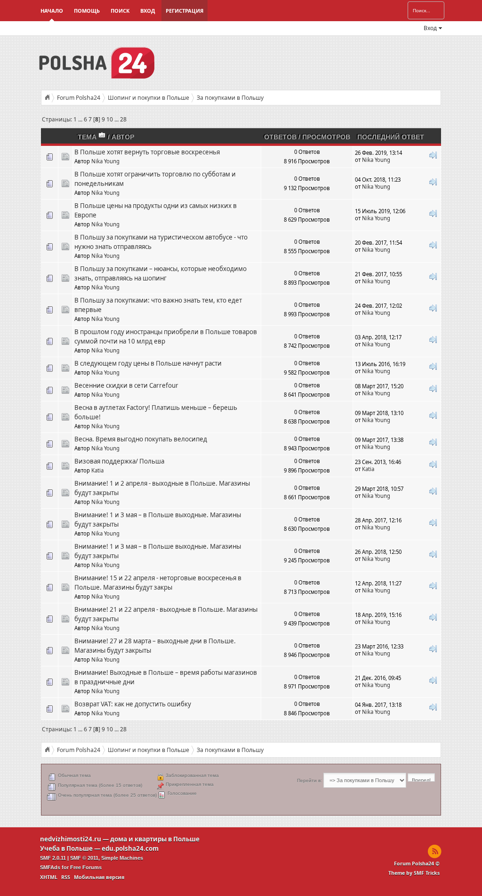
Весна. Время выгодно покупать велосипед (140, 439)
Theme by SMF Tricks (414, 873)
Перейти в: (309, 780)
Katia (97, 470)
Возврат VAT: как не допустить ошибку (132, 704)
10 (109, 119)
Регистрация (184, 10)
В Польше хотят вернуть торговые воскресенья (147, 152)
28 (123, 119)
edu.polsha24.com (130, 848)
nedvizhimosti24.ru (70, 839)
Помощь (87, 10)
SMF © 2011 (84, 858)
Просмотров (326, 137)
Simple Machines (122, 858)
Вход (147, 10)
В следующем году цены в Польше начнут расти (148, 363)
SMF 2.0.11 (53, 858)
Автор (123, 137)
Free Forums (86, 867)
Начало (51, 10)
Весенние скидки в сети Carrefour (126, 385)
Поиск (120, 10)
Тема (88, 137)
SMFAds (50, 867)
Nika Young (105, 161)
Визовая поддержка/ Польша (119, 461)
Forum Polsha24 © (417, 863)
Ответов (280, 137)
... (81, 119)
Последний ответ (390, 137)
